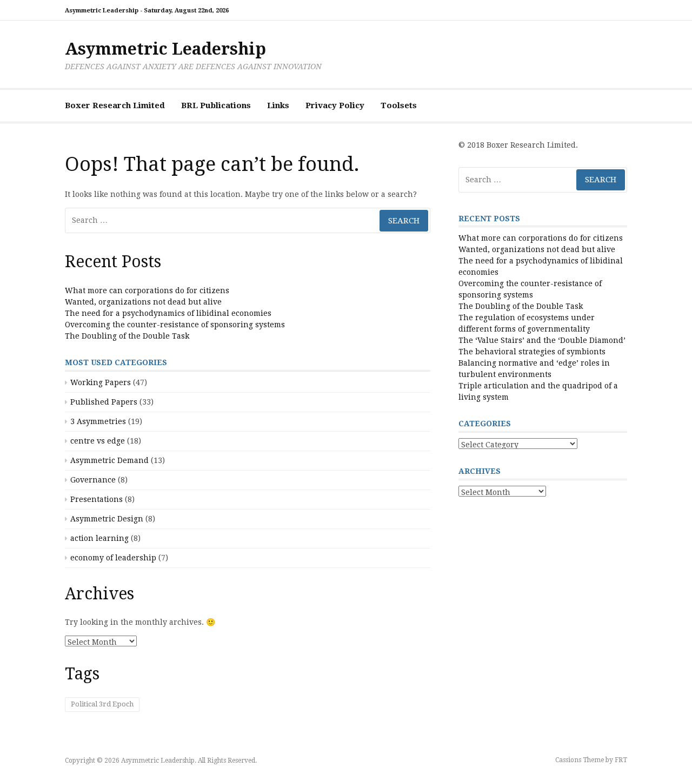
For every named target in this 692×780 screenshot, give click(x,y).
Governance (93, 479)
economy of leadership (113, 557)
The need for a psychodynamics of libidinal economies (168, 313)
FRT (621, 760)
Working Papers (100, 382)
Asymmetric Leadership (165, 48)
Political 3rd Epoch (102, 704)
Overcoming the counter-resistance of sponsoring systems (175, 324)
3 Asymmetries (98, 421)
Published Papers (103, 402)
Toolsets (399, 105)
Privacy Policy (334, 105)
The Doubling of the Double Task (127, 336)
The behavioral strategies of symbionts (532, 351)
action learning (99, 538)
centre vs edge (97, 441)
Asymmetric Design (106, 518)
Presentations (96, 499)
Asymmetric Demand (109, 460)
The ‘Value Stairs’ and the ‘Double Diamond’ (542, 340)
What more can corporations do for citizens (147, 290)
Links (278, 105)
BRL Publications (216, 105)
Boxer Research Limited (115, 105)
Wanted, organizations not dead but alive (143, 302)
